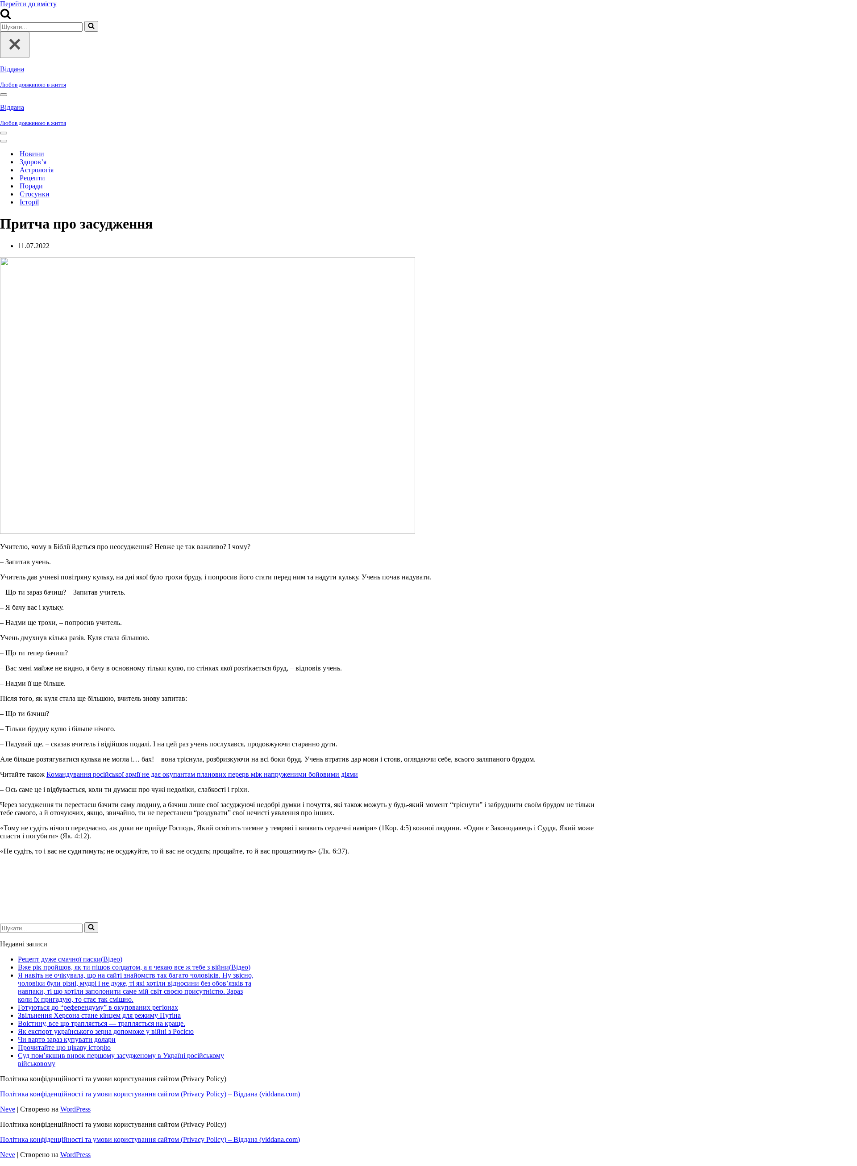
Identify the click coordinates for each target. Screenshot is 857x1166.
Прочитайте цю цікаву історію (64, 1047)
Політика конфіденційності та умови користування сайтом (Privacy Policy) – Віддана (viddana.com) (150, 1094)
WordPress (75, 1109)
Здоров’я (33, 162)
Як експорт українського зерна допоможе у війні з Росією (106, 1031)
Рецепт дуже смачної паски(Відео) (70, 959)
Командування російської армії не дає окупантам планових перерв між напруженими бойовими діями (202, 774)
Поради (31, 186)
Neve (7, 1109)
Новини (32, 154)
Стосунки (35, 194)
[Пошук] (5, 17)
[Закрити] (14, 45)
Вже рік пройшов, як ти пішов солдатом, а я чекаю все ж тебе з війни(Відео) (134, 967)
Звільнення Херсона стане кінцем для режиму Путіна (99, 1015)
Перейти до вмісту (28, 4)
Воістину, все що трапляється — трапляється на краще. (101, 1023)
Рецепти (32, 178)
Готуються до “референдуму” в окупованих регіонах (98, 1007)
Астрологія (37, 170)
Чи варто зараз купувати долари (67, 1039)
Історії (29, 202)
